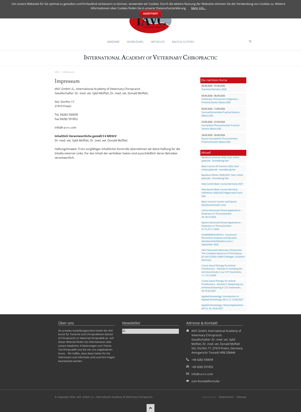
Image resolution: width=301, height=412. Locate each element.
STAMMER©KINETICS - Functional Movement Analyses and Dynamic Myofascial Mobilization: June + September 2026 (219, 239)
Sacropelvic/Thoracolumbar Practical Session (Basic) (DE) (220, 127)
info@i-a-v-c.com (202, 374)
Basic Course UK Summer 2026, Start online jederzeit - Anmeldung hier (220, 168)
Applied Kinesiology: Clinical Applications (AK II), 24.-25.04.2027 (222, 307)
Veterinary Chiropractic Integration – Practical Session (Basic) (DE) (220, 101)
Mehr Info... (198, 8)
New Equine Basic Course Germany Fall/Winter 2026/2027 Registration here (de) (222, 193)
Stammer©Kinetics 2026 (214, 89)
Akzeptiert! (150, 13)
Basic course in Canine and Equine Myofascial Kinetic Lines (219, 203)
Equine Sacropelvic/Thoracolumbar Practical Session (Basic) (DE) (220, 140)
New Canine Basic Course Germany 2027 (222, 183)
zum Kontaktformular (205, 381)
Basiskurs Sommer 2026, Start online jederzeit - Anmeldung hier (220, 159)
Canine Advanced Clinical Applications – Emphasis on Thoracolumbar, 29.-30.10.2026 (222, 213)
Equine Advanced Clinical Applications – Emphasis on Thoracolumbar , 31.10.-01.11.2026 (222, 226)
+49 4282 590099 (202, 360)
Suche (250, 41)
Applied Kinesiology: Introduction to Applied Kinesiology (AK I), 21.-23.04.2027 (222, 298)
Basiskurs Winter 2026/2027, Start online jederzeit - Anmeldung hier (222, 177)
